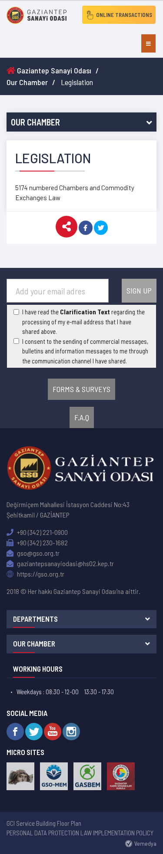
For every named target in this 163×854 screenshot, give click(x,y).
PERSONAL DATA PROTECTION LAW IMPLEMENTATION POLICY (80, 833)
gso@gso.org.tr (38, 553)
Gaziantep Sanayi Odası (53, 70)
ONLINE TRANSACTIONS (124, 14)
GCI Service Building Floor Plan (44, 823)
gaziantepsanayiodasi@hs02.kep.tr (65, 563)
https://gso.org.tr (40, 574)
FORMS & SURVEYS (81, 389)
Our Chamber (27, 82)
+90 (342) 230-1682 (42, 542)
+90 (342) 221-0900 (42, 532)
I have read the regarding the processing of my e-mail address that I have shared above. (83, 321)
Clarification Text (85, 312)
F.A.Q (81, 417)
